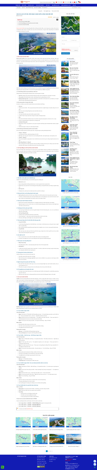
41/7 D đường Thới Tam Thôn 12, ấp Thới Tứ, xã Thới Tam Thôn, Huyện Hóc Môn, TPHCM (72, 466)
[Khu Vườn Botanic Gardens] (65, 105)
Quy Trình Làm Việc (41, 457)
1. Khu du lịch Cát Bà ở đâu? (24, 21)
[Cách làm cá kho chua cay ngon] (65, 127)
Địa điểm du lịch (52, 459)
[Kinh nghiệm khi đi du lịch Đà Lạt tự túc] (65, 91)
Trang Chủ (40, 11)
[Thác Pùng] (65, 144)
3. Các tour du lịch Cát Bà (23, 24)
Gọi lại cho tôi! (65, 53)
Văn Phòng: (72, 468)
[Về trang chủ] (24, 2)
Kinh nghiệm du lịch (53, 457)
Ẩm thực (51, 461)
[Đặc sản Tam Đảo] (65, 70)
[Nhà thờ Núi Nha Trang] (65, 169)
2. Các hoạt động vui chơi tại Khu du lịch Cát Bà (28, 23)
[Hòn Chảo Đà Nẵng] (65, 98)
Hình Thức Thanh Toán (41, 461)
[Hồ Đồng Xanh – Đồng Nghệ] (65, 152)
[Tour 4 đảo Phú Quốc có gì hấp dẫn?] (65, 136)
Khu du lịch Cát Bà (55, 11)
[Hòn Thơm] (65, 63)
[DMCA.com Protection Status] (41, 466)
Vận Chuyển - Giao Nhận (42, 463)
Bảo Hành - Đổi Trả (41, 459)
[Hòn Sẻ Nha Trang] (65, 112)
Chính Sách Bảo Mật (41, 464)
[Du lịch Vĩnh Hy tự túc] (65, 76)
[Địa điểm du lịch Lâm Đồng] (65, 119)
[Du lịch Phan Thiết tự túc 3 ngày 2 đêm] (65, 83)
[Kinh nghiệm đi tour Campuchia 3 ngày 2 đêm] (65, 161)
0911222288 (60, 2)
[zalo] (94, 464)
